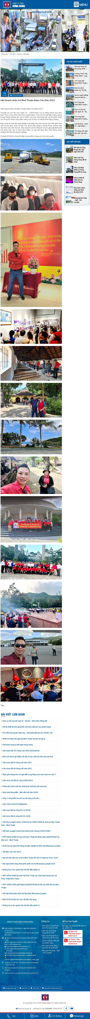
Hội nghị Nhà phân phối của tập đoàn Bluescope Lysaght (24, 893)
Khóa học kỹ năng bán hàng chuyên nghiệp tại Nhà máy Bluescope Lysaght (31, 846)
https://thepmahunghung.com (19, 949)
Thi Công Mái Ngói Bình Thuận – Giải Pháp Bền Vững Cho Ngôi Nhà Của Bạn (81, 82)
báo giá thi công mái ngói (52, 988)
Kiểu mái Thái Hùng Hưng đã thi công (80, 160)
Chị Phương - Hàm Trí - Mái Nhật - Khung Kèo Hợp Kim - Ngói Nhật (81, 125)
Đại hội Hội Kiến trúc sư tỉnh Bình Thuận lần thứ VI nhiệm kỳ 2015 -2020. (30, 858)
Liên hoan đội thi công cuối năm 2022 (17, 762)
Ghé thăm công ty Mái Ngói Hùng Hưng (18, 745)
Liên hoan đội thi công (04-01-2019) (16, 816)
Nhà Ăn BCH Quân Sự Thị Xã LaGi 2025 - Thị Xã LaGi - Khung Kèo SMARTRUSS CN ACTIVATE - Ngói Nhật (81, 89)
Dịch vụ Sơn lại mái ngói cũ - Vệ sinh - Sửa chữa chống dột (25, 721)
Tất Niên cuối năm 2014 (12, 852)
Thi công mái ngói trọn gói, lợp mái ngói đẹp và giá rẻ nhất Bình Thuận (81, 132)
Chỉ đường (57, 1016)
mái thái (24, 988)
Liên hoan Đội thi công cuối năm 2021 (17, 768)
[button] (38, 49)
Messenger (79, 1016)
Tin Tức (12, 54)
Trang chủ (4, 54)
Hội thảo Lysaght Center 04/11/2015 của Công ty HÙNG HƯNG (26, 831)
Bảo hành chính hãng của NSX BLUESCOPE (79, 190)
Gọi (13, 1016)
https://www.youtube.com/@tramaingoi (24, 955)
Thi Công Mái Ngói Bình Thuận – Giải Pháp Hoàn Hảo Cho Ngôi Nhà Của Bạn (81, 103)
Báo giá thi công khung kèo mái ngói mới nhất (79, 150)
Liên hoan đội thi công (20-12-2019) (16, 810)
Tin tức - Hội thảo (23, 54)
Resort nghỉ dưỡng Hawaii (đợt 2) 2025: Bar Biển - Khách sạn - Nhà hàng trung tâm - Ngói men (81, 96)
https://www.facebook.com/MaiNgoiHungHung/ (18, 953)
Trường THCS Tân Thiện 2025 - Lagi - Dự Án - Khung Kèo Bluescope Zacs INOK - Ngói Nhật (81, 75)
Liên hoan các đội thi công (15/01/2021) (18, 780)
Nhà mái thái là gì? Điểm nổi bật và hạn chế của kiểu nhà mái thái (28, 757)
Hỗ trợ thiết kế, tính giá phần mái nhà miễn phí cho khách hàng (27, 727)
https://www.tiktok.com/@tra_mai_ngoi (24, 959)
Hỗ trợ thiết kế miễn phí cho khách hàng (79, 180)
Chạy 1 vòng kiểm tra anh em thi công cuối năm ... (21, 798)
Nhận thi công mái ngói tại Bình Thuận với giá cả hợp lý (24, 739)
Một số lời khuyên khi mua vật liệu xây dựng (19, 899)
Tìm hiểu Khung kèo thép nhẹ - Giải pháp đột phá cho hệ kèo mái (27, 733)
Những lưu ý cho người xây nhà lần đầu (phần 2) (21, 870)
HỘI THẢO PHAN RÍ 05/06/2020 (15, 804)
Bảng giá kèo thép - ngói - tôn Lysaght (80, 200)
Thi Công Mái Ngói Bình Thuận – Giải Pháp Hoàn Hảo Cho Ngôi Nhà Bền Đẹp (81, 118)
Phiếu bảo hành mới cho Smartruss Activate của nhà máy (24, 786)
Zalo (36, 1016)
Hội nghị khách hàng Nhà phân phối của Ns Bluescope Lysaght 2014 (29, 864)
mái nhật (35, 988)
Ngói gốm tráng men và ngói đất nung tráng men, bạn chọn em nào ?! (29, 774)
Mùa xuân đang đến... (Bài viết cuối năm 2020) (20, 792)
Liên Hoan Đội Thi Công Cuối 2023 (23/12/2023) (21, 751)
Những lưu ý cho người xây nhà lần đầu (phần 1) (21, 905)
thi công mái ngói (10, 988)
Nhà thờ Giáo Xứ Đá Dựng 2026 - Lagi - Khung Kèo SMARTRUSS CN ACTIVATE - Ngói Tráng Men (81, 68)
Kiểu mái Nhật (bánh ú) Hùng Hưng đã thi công (80, 170)
